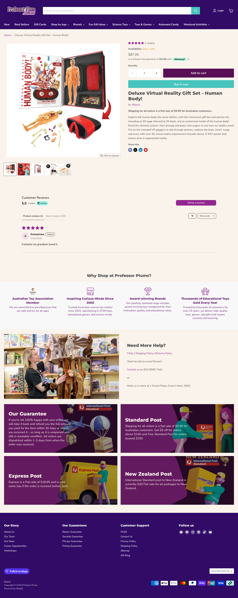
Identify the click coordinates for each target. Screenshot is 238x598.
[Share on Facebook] (130, 150)
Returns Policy (163, 353)
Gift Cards (40, 24)
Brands (78, 24)
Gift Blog (125, 555)
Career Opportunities (15, 546)
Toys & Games (143, 24)
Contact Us (126, 536)
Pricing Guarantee (72, 546)
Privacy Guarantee (72, 541)
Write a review (196, 203)
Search (7, 581)
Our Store (9, 541)
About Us (9, 531)
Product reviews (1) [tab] (33, 216)
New (7, 24)
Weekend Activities (196, 24)
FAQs (130, 353)
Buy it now (181, 84)
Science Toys (120, 24)
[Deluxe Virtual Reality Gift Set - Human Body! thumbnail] (10, 169)
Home (7, 35)
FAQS (124, 531)
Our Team (9, 536)
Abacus (136, 104)
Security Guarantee (72, 536)
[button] (136, 43)
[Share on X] (135, 150)
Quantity (132, 65)
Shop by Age (59, 24)
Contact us (133, 369)
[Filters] (192, 216)
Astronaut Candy (169, 24)
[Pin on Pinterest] (146, 150)
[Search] (195, 10)
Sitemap (125, 550)
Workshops (10, 550)
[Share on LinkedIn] (140, 150)
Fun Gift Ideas (97, 24)
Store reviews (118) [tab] (56, 216)
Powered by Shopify (13, 588)
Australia (220, 571)
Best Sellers (22, 24)
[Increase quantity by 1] (156, 73)
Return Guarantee (72, 531)
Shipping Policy (144, 353)
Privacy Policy (128, 541)
